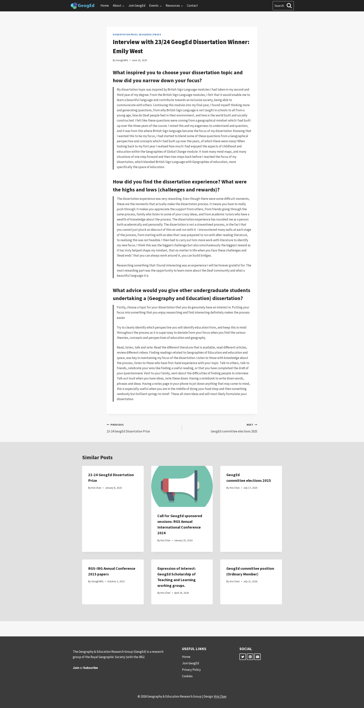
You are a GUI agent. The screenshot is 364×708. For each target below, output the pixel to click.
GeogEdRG (145, 34)
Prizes (157, 34)
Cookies (187, 676)
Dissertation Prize (125, 34)
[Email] (257, 656)
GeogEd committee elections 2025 (234, 428)
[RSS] (250, 656)
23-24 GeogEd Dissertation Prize (128, 428)
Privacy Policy (191, 670)
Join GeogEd (136, 5)
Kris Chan (96, 487)
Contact (192, 5)
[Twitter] (242, 656)
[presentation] (182, 486)
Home (104, 5)
